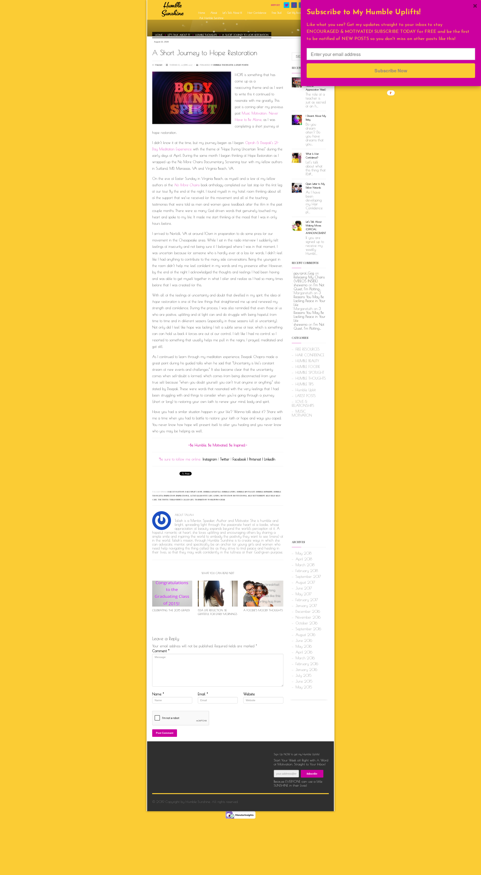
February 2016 (307, 664)
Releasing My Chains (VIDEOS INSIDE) (309, 279)
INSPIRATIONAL (182, 495)
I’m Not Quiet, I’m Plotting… (309, 287)
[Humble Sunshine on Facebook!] (294, 5)
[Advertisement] (309, 480)
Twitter (224, 459)
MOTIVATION (226, 495)
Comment (160, 651)
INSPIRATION (169, 495)
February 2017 (307, 600)
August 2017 (305, 582)
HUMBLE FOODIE (308, 367)
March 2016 (305, 658)
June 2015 (304, 681)
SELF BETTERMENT (256, 495)
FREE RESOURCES (308, 349)
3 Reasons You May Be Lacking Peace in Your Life (309, 299)
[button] (391, 12)
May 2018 (304, 553)
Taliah (159, 64)
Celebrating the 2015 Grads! (171, 610)
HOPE (199, 491)
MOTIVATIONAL (240, 495)
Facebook (239, 459)
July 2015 (304, 675)
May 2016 (304, 646)
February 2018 (307, 571)
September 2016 (308, 629)
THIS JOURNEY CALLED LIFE (181, 499)
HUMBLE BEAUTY (307, 361)
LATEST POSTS (241, 64)
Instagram (210, 459)
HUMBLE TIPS (305, 384)
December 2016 (308, 611)
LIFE (211, 495)
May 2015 (304, 687)
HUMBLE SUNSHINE (264, 491)
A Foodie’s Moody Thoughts (263, 610)
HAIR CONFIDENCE (310, 355)
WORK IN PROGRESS (216, 499)
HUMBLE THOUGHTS (223, 64)
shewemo (300, 285)
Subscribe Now (390, 70)
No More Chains (187, 185)
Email (203, 694)
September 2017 (308, 576)
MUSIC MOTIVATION (302, 413)
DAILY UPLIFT (191, 491)
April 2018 (304, 559)
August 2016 (305, 635)
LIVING (216, 495)
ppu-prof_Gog (304, 273)
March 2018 (305, 565)
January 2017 (306, 606)
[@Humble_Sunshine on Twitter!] (286, 5)
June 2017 (304, 588)
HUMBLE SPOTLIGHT (246, 491)
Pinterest (255, 459)
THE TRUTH (163, 499)
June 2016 (304, 640)
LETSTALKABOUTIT (199, 495)
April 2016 (304, 652)
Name (158, 694)
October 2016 (306, 623)
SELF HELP (270, 495)
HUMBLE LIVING (229, 491)
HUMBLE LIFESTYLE (212, 491)
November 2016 (308, 617)
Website (249, 694)
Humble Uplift (306, 390)
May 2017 (304, 594)
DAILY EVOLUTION (176, 491)
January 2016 (306, 670)
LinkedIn (269, 459)
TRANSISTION (201, 499)
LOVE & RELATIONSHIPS (303, 403)
